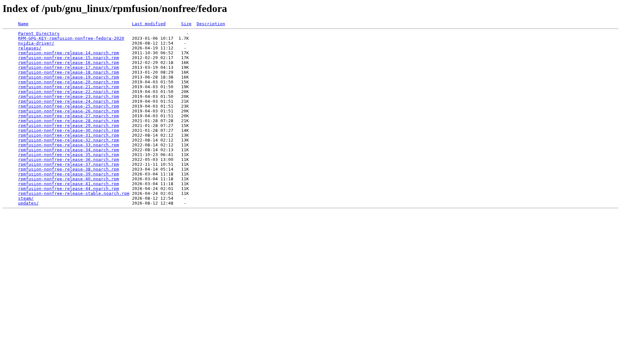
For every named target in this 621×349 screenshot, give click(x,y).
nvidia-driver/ (36, 43)
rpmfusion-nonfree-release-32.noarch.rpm (68, 140)
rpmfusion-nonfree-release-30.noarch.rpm (68, 130)
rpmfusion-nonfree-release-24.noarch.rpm (68, 101)
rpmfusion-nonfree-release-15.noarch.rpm (68, 57)
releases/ (29, 48)
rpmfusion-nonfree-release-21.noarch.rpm (68, 86)
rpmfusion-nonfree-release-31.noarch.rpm (68, 135)
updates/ (28, 203)
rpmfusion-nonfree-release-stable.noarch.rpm (73, 193)
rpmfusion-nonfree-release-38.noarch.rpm (68, 169)
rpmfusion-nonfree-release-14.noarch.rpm (68, 52)
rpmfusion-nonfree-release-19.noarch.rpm (68, 77)
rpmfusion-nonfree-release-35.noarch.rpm (68, 154)
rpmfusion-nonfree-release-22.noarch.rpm (68, 91)
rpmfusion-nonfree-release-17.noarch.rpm (68, 67)
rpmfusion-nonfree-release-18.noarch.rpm (68, 72)
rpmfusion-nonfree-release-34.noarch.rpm (68, 149)
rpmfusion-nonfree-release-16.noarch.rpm (68, 62)
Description (211, 23)
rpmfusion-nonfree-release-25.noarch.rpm (68, 106)
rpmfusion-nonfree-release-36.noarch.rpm (68, 159)
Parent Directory (39, 33)
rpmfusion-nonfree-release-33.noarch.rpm (68, 145)
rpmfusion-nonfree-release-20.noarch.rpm (68, 81)
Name (23, 23)
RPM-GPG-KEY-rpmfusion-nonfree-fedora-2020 (71, 38)
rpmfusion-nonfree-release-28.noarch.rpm (68, 120)
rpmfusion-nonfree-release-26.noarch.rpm (68, 111)
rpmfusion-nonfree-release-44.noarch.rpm (68, 188)
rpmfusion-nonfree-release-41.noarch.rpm (68, 183)
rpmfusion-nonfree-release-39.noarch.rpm (68, 174)
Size (186, 23)
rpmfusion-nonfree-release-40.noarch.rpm (68, 178)
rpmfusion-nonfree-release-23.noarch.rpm (68, 96)
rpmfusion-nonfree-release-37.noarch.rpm (68, 164)
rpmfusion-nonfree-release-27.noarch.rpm (68, 115)
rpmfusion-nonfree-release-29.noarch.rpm (68, 125)
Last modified (149, 23)
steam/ (26, 198)
